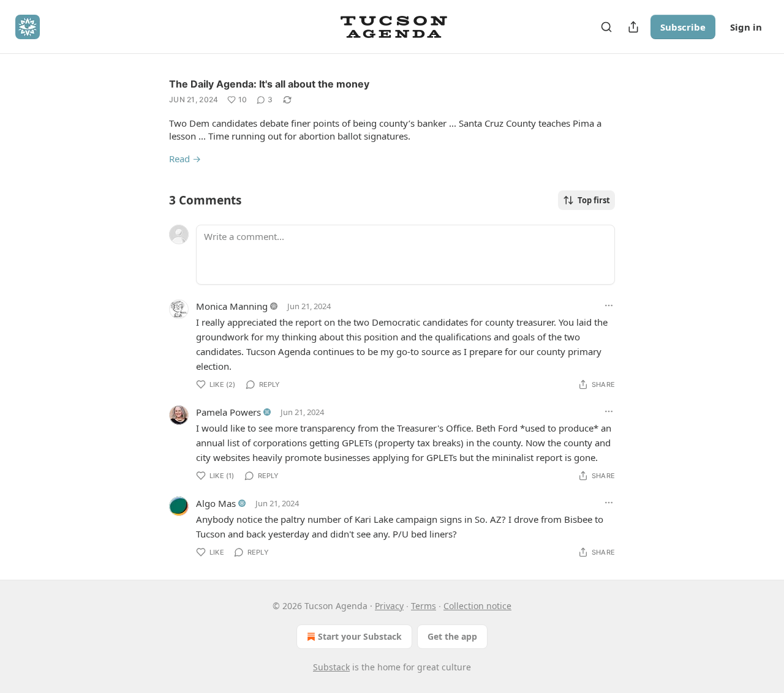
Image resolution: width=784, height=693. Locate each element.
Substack (331, 667)
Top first (594, 200)
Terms (423, 606)
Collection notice (477, 606)
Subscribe (683, 27)
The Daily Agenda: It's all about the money (269, 84)
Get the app (452, 636)
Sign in (746, 27)
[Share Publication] (633, 27)
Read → (185, 158)
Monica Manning (232, 306)
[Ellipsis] (609, 305)
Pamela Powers (228, 412)
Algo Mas (216, 503)
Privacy (389, 606)
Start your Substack (360, 636)
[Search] (606, 27)
